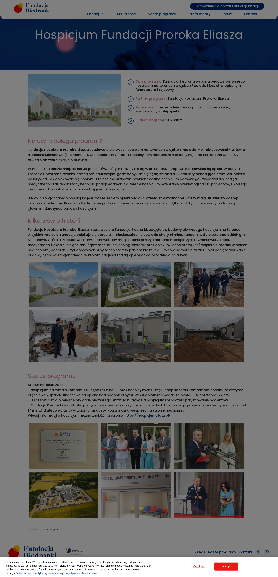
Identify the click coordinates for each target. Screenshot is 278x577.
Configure (199, 566)
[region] (139, 567)
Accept (226, 566)
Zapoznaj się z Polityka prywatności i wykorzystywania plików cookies (57, 573)
